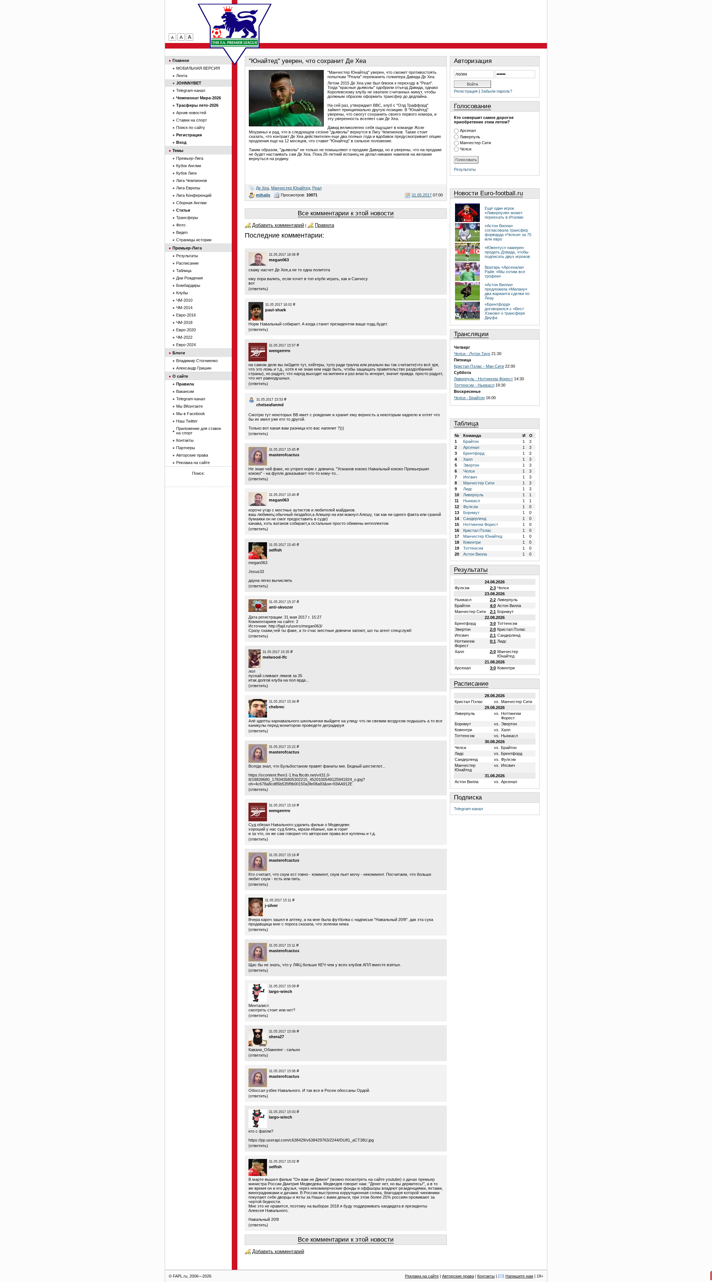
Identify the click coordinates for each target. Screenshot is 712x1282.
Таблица (466, 423)
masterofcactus (284, 455)
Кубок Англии (188, 165)
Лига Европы (188, 188)
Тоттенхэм (473, 548)
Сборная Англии (191, 203)
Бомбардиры (188, 285)
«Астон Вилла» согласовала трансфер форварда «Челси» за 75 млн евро (508, 232)
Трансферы (187, 217)
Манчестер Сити (475, 142)
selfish (275, 550)
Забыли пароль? (496, 91)
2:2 (493, 599)
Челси (465, 149)
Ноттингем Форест (480, 524)
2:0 (493, 629)
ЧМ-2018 (184, 322)
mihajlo (263, 195)
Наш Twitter (187, 421)
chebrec (276, 707)
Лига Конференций (193, 195)
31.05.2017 (422, 195)
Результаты (465, 169)
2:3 (493, 588)
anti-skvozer (281, 607)
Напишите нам (519, 1276)
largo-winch (280, 991)
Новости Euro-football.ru (488, 193)
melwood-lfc (275, 657)
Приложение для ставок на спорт (198, 430)
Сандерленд (474, 518)
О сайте (180, 376)
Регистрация (466, 91)
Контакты (185, 440)
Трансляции (471, 334)
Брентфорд (473, 453)
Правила (324, 225)
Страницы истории (193, 240)
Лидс (467, 489)
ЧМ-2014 (184, 307)
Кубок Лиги (186, 173)
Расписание (471, 683)
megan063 (279, 260)
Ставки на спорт (191, 120)
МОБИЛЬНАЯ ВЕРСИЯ (198, 68)
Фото (180, 225)
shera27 (276, 1036)
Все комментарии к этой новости (346, 213)
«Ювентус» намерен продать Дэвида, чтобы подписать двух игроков (507, 252)
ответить (258, 288)
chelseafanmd (270, 405)
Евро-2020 (186, 330)
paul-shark (275, 310)
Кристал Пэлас (477, 530)
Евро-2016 (186, 315)
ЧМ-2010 (184, 300)
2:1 (493, 611)
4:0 (493, 605)
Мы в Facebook (190, 413)
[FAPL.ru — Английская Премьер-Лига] (234, 26)
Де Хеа (262, 188)
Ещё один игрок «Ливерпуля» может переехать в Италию (504, 212)
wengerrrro (279, 350)
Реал (317, 188)
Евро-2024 (186, 344)
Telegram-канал (468, 808)
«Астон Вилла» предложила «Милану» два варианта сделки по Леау (507, 291)
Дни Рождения (189, 278)
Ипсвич (470, 477)
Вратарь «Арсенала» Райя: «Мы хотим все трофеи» (505, 271)
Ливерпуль (470, 137)
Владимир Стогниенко (197, 360)
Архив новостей (191, 112)
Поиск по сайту (190, 127)
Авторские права (192, 455)
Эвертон (471, 465)
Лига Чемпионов (191, 180)
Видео (182, 232)
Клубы (182, 293)
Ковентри (472, 542)
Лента (181, 75)
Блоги (178, 353)
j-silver (271, 905)
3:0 (493, 623)
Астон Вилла (475, 554)
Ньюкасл (471, 500)
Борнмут (471, 512)
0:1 (493, 641)
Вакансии (185, 391)
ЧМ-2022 (184, 337)
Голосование (472, 106)
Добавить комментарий (278, 225)
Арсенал (468, 130)
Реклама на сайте (193, 462)
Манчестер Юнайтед (290, 188)
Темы (177, 150)
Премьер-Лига (189, 158)
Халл (467, 459)
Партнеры (185, 447)
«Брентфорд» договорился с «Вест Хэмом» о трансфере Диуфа (505, 311)
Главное (180, 60)
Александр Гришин (193, 368)
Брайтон (471, 441)
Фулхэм (470, 506)
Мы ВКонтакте (189, 406)
